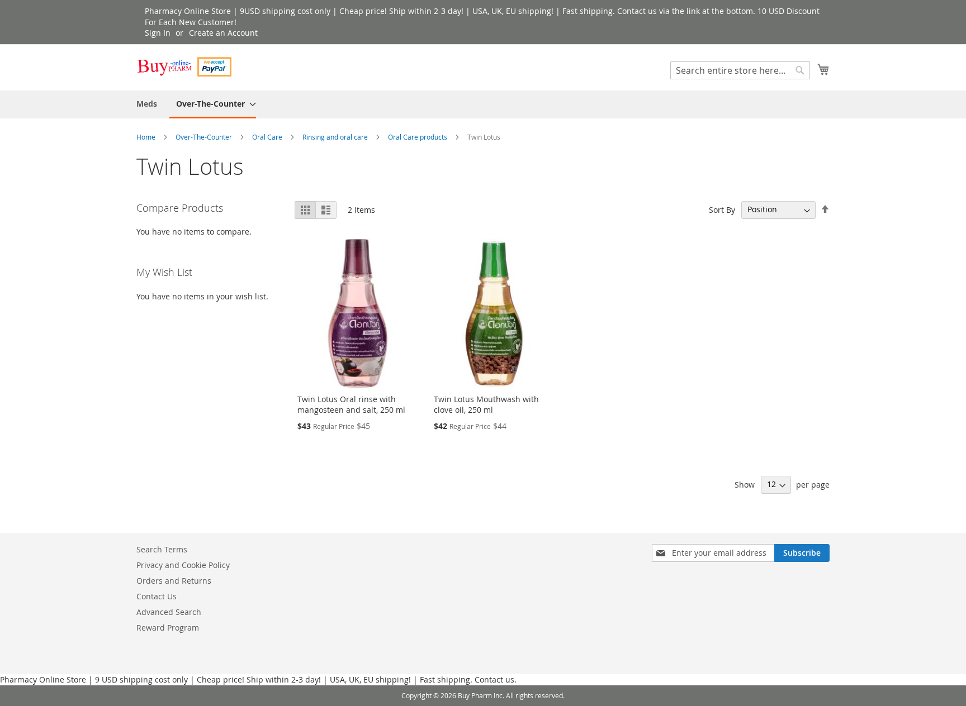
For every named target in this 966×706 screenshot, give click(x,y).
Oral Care (268, 136)
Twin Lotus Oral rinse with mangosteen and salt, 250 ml (351, 404)
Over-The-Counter (205, 136)
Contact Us (156, 596)
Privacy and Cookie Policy (183, 565)
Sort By (722, 209)
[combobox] (740, 70)
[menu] (483, 104)
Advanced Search (168, 612)
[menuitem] (147, 103)
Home (146, 136)
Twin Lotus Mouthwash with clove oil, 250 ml (486, 404)
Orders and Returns (173, 580)
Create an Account (223, 32)
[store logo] (183, 67)
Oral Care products (418, 136)
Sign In (158, 32)
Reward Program (167, 627)
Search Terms (161, 549)
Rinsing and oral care (336, 136)
